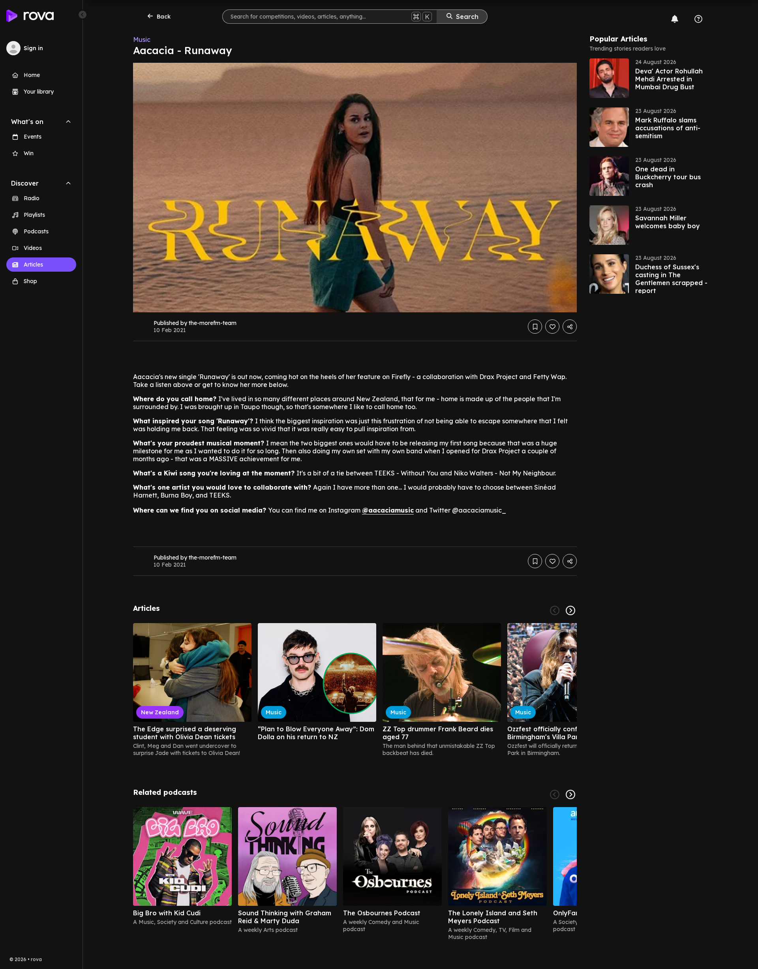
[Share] (570, 326)
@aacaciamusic (388, 510)
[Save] (535, 326)
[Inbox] (674, 18)
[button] (648, 78)
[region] (355, 690)
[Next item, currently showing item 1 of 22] (570, 610)
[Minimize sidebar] (82, 14)
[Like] (552, 326)
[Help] (698, 18)
